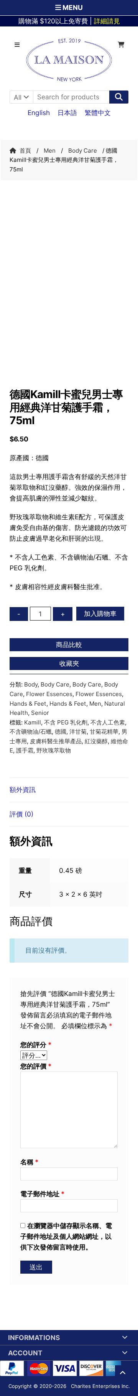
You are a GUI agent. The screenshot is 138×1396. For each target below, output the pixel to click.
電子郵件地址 (42, 1194)
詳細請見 (107, 21)
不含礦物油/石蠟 (31, 731)
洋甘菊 (78, 731)
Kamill (32, 722)
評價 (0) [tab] (21, 814)
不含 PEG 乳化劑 (65, 722)
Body (31, 684)
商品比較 (69, 644)
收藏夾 (69, 663)
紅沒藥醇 (96, 741)
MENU (72, 7)
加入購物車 (100, 613)
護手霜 (24, 750)
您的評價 (35, 1066)
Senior (40, 712)
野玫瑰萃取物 (53, 750)
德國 (60, 731)
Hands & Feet (28, 703)
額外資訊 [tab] (23, 789)
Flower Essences (49, 694)
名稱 (29, 1162)
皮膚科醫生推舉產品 (56, 741)
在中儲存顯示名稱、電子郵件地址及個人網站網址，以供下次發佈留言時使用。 (66, 1236)
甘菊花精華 (104, 731)
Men (50, 150)
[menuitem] (39, 112)
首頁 (25, 150)
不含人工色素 (107, 722)
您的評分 (35, 1044)
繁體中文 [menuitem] (98, 112)
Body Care (82, 150)
